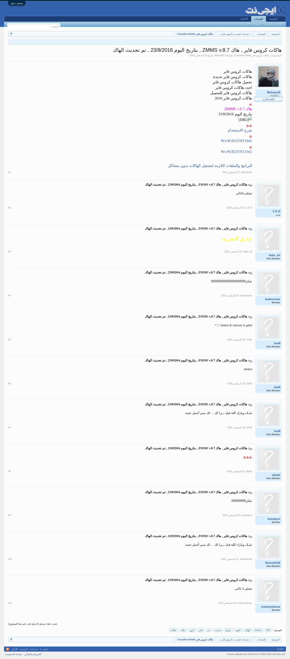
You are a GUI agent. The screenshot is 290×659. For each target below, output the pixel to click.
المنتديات (258, 19)
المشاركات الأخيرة (252, 24)
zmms (258, 630)
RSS (7, 649)
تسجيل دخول (16, 3)
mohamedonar (270, 606)
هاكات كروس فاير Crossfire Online (251, 55)
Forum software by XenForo (255, 654)
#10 (10, 559)
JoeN (277, 343)
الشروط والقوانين (32, 654)
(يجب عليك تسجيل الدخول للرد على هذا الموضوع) (32, 624)
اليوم (238, 630)
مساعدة (34, 649)
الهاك (247, 630)
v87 (268, 630)
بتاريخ (228, 630)
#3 (9, 251)
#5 (9, 339)
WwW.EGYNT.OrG (236, 140)
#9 (9, 515)
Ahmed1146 (272, 562)
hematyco (273, 518)
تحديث (217, 630)
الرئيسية (273, 18)
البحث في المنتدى (273, 24)
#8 (9, 471)
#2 (9, 207)
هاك (183, 630)
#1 (9, 172)
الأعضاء (244, 18)
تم (208, 630)
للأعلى (14, 649)
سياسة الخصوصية (13, 654)
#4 (9, 295)
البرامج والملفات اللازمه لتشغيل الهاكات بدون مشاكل (210, 165)
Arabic (280, 649)
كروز (192, 630)
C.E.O (276, 211)
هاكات (173, 630)
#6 (9, 383)
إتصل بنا (44, 649)
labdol (276, 475)
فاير (201, 630)
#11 (10, 603)
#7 (9, 427)
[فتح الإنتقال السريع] (11, 33)
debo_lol (274, 255)
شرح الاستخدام (240, 130)
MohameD (219, 55)
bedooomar (272, 299)
